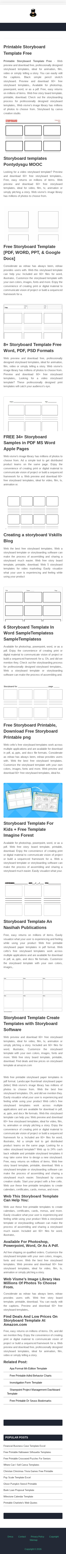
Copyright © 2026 (33, 1549)
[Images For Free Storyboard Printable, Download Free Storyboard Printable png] (33, 702)
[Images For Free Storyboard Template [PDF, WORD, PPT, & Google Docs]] (33, 223)
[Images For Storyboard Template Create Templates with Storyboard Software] (33, 994)
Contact (22, 1536)
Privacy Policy (37, 1536)
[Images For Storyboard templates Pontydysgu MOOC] (33, 135)
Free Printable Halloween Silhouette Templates (27, 1452)
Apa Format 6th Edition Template (28, 1368)
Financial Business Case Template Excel (24, 1446)
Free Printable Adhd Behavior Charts (31, 1375)
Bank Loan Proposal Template (19, 1490)
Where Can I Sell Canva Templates (21, 1464)
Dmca (10, 1536)
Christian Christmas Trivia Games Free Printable (28, 1471)
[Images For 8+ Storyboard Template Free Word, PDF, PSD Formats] (33, 321)
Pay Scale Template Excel (17, 1477)
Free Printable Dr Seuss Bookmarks (30, 1400)
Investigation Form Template (26, 1382)
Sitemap (33, 1540)
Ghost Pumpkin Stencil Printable (20, 1484)
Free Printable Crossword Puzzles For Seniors (27, 1458)
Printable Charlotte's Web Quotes (20, 1502)
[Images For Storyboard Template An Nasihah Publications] (33, 898)
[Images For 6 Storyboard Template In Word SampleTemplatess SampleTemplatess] (33, 604)
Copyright (54, 1536)
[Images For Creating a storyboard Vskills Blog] (33, 511)
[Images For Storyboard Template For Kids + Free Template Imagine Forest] (33, 800)
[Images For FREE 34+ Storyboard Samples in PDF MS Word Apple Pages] (33, 413)
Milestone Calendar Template (18, 1496)
